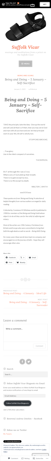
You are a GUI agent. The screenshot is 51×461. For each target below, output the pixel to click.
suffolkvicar (32, 89)
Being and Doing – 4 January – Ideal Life (24, 292)
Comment (39, 346)
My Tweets (7, 434)
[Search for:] (25, 374)
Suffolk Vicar (25, 47)
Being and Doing (26, 75)
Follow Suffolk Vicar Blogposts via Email (26, 383)
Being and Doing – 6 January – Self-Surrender (28, 303)
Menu (27, 63)
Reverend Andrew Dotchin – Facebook (24, 418)
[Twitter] (29, 361)
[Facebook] (22, 361)
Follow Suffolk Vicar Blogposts (17, 403)
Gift (44, 4)
